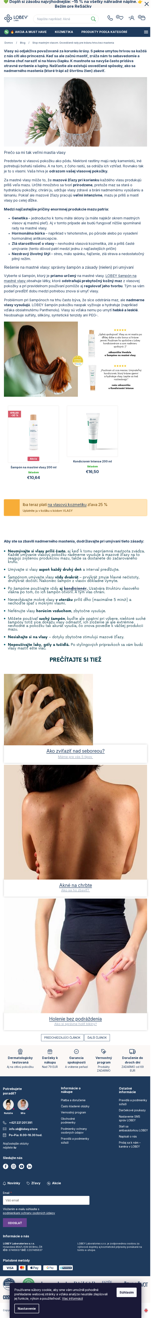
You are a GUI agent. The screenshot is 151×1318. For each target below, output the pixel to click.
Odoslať (15, 1223)
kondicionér (75, 588)
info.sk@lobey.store (23, 1129)
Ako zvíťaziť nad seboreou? (75, 751)
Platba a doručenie (73, 1100)
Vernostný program (93, 11)
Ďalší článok (97, 1037)
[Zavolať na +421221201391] (110, 18)
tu (15, 1147)
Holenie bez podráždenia (75, 1019)
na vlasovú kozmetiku (67, 504)
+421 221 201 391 (20, 1122)
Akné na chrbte (75, 885)
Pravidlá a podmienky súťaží (133, 1102)
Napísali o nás (128, 1136)
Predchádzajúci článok (62, 1037)
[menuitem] (25, 32)
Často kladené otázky (54, 11)
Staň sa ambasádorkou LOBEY (133, 1128)
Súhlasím (127, 1292)
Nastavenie (27, 1309)
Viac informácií (72, 1298)
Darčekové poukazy (132, 1110)
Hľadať (93, 19)
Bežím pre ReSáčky (73, 6)
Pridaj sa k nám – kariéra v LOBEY (130, 1144)
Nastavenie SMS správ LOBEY (129, 1118)
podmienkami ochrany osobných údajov (29, 1213)
